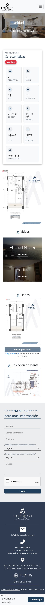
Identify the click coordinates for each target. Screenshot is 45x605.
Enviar (22, 491)
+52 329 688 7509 (22, 547)
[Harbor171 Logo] (7, 6)
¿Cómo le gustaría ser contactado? (20, 454)
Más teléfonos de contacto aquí (22, 553)
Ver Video (22, 254)
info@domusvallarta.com (22, 535)
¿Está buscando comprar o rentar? (20, 444)
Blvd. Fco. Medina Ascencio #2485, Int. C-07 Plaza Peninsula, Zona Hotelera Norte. (22, 567)
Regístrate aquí (12, 353)
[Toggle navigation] (40, 6)
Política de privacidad (10, 589)
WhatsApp (36, 599)
